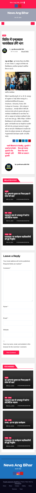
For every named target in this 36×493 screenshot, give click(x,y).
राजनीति (9, 420)
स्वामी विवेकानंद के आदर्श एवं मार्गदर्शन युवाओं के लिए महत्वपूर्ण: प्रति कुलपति (11, 151)
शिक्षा (10, 234)
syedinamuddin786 (17, 49)
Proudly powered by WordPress (11, 482)
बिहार (6, 212)
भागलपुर (4, 35)
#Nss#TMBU (25, 51)
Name (5, 306)
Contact (17, 486)
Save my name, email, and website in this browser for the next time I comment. (16, 345)
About (10, 486)
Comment (7, 268)
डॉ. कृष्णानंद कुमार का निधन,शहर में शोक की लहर (17, 194)
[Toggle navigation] (33, 23)
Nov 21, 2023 (10, 405)
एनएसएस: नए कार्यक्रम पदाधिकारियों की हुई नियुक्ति (18, 237)
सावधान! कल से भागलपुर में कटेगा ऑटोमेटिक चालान (17, 216)
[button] (28, 23)
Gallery (24, 486)
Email (5, 318)
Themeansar (18, 483)
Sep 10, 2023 (10, 426)
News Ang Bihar (17, 13)
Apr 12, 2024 (10, 385)
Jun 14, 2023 (10, 446)
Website (6, 330)
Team (21, 489)
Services (14, 489)
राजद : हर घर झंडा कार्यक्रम (15, 422)
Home (4, 486)
